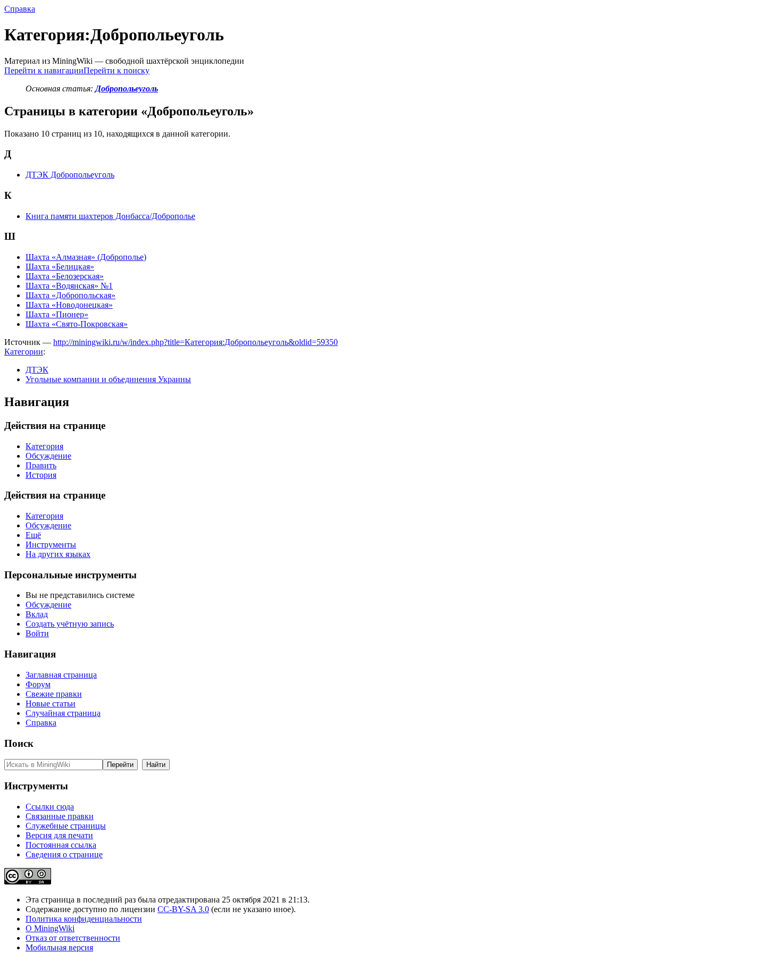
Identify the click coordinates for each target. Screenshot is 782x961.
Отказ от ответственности (73, 937)
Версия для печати (59, 835)
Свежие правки (54, 693)
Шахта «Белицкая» (60, 266)
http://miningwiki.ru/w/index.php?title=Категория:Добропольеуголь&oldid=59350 (195, 342)
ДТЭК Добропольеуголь (70, 174)
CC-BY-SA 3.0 (183, 909)
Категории (23, 351)
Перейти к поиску (116, 70)
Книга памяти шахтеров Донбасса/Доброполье (110, 216)
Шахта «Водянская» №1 (69, 285)
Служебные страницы (66, 825)
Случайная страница (63, 713)
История (41, 474)
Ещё (33, 534)
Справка (19, 8)
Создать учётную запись (70, 623)
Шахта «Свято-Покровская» (77, 323)
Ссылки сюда (50, 806)
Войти (37, 633)
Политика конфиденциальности (84, 918)
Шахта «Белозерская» (65, 276)
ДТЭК (37, 369)
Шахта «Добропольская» (70, 295)
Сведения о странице (64, 854)
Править (41, 465)
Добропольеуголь (126, 88)
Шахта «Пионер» (57, 314)
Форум (38, 684)
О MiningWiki (50, 928)
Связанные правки (60, 816)
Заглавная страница (61, 674)
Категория (44, 446)
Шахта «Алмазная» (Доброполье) (86, 257)
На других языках (58, 554)
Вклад (37, 614)
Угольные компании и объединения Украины (108, 379)
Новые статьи (51, 703)
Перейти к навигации (44, 70)
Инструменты (51, 544)
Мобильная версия (59, 947)
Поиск (19, 743)
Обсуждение (48, 455)
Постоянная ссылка (61, 844)
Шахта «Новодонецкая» (69, 304)
